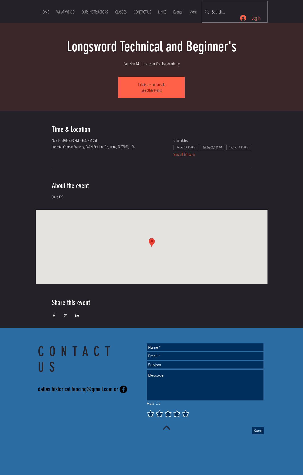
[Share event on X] (65, 315)
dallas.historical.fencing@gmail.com (75, 389)
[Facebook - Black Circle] (123, 389)
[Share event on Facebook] (54, 315)
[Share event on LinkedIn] (77, 315)
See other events (152, 90)
